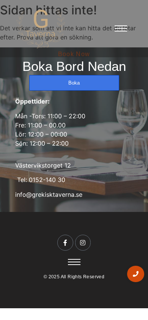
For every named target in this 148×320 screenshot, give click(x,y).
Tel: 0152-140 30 (40, 180)
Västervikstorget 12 (43, 165)
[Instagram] (83, 243)
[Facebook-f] (65, 243)
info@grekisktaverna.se (48, 194)
